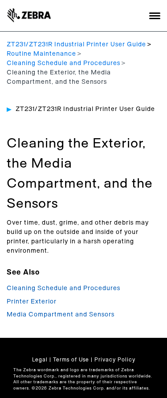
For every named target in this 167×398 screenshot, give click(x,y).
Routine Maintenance (41, 54)
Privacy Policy (114, 359)
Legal (40, 359)
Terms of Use (71, 359)
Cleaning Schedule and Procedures (63, 63)
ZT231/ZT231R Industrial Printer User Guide (76, 44)
